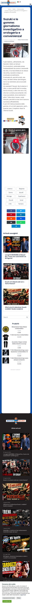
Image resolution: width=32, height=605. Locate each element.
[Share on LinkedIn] (20, 214)
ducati (21, 192)
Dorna (11, 192)
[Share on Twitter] (20, 210)
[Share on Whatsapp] (20, 222)
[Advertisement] (16, 391)
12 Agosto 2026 (7, 478)
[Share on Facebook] (11, 210)
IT (20, 2)
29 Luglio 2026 (6, 554)
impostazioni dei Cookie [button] (8, 598)
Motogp (9, 196)
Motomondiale (24, 39)
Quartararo (21, 196)
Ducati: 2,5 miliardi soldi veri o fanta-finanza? (15, 480)
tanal (21, 200)
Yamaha (20, 204)
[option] (23, 2)
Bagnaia (21, 188)
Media (19, 39)
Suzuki (11, 200)
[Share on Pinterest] (11, 214)
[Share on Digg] (20, 218)
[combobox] (23, 2)
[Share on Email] (11, 222)
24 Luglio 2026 (6, 580)
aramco (10, 188)
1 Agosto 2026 (6, 528)
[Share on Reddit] (11, 218)
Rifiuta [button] (18, 598)
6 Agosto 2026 (6, 502)
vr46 (10, 204)
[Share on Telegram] (16, 226)
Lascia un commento (9, 41)
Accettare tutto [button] (7, 601)
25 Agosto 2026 (7, 452)
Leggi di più (23, 594)
